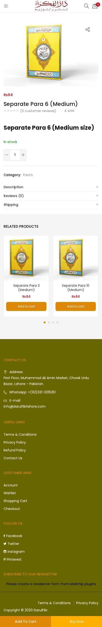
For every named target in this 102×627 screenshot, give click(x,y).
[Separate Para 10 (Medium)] (75, 257)
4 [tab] (57, 322)
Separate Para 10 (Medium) (75, 287)
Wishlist (10, 493)
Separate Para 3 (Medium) (26, 287)
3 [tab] (53, 322)
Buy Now (76, 621)
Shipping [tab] (11, 204)
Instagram (16, 551)
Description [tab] (13, 187)
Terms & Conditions (20, 434)
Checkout (12, 508)
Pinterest (14, 559)
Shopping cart (15, 501)
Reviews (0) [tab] (14, 195)
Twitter (13, 543)
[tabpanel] (26, 276)
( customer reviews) (38, 111)
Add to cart (25, 621)
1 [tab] (45, 322)
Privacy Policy (15, 442)
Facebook (14, 535)
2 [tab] (49, 322)
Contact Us (13, 458)
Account (11, 485)
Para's (28, 175)
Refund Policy (15, 450)
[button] (94, 6)
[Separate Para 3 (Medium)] (26, 257)
